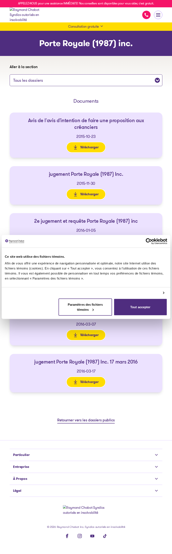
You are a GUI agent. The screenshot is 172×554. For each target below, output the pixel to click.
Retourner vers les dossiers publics (86, 420)
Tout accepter (140, 307)
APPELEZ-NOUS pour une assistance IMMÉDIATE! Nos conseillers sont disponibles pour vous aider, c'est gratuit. (86, 3)
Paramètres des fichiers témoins (85, 307)
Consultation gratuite (83, 26)
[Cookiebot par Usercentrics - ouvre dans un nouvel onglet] (148, 241)
